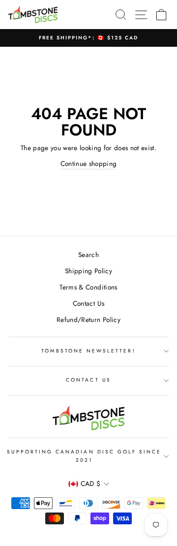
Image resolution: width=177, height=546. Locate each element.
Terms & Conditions (88, 287)
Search (88, 254)
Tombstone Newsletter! (88, 350)
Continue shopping (88, 163)
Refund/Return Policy (88, 319)
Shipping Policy (88, 271)
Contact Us (88, 303)
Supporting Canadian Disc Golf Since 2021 (84, 455)
